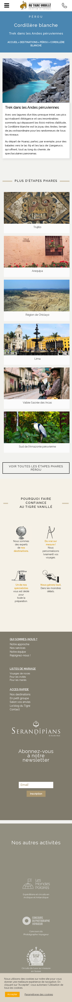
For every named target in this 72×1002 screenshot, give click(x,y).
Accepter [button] (12, 994)
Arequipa (37, 270)
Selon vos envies (20, 702)
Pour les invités (18, 677)
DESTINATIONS (29, 42)
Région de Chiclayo (37, 314)
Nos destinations (20, 694)
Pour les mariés (18, 680)
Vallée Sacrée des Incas (37, 402)
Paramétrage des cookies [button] (39, 994)
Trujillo (37, 227)
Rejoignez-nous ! (20, 655)
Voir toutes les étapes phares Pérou (36, 468)
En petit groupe (19, 698)
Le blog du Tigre (20, 705)
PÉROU (36, 16)
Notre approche (19, 644)
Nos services (17, 648)
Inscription (36, 793)
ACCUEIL (13, 42)
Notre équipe (18, 651)
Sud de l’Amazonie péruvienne (37, 446)
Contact (15, 709)
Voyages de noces (20, 673)
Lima (37, 358)
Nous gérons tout (51, 585)
